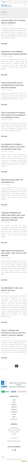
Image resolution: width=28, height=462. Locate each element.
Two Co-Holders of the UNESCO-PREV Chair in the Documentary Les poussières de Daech (13, 115)
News (11, 25)
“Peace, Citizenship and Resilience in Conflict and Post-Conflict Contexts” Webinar (13, 333)
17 (12, 366)
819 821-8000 (14, 438)
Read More (4, 43)
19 (20, 366)
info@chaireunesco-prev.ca (14, 441)
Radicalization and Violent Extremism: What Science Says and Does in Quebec (12, 85)
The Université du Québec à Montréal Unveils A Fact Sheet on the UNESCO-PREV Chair (13, 146)
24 (2, 368)
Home (2, 14)
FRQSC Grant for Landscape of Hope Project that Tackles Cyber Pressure (13, 253)
